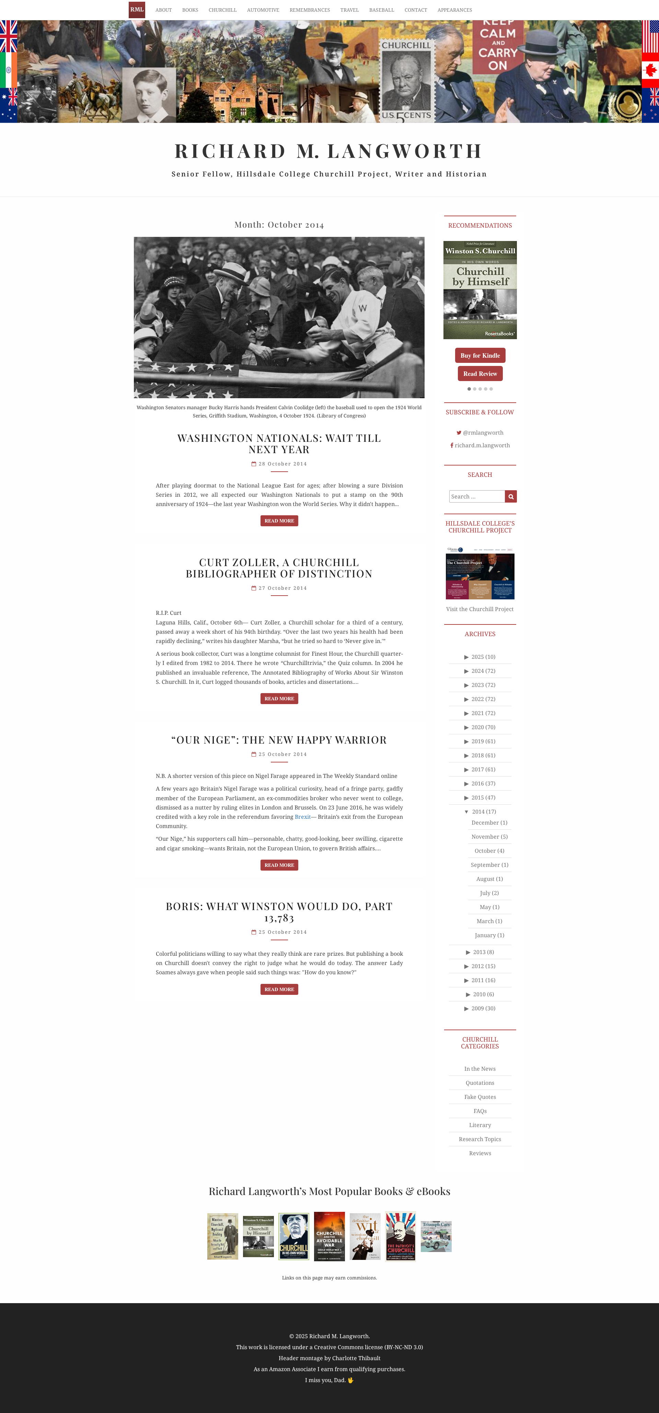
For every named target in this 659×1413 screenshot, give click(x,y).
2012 (478, 966)
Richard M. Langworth (137, 10)
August (485, 879)
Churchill (223, 10)
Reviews (480, 1153)
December (485, 822)
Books (190, 10)
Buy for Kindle (480, 355)
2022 (478, 699)
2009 (478, 1008)
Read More (281, 520)
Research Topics (480, 1139)
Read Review (480, 373)
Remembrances (310, 10)
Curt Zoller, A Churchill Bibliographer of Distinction (279, 567)
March (485, 921)
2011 (478, 980)
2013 (479, 952)
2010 (479, 994)
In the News (480, 1068)
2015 (478, 797)
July (485, 893)
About (163, 10)
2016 (478, 783)
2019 (478, 741)
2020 (478, 727)
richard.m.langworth (482, 445)
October (485, 850)
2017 (478, 769)
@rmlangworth (483, 432)
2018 (478, 755)
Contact (416, 10)
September (485, 865)
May (485, 907)
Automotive (263, 10)
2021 (478, 713)
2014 (478, 811)
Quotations (480, 1083)
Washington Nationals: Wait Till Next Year (279, 443)
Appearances (455, 10)
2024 (478, 671)
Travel (349, 10)
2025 (478, 656)
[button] (469, 389)
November (485, 836)
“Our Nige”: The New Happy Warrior (279, 739)
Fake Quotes (480, 1097)
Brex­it (303, 816)
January (485, 935)
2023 (478, 685)
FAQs (480, 1111)
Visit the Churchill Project (480, 609)
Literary (480, 1125)
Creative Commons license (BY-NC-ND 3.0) (368, 1347)
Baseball (381, 10)
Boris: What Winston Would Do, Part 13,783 (279, 911)
